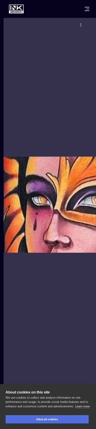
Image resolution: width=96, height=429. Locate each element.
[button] (80, 25)
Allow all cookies (47, 419)
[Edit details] (80, 25)
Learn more (82, 406)
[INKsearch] (16, 9)
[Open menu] (87, 9)
